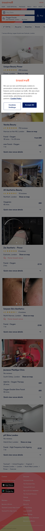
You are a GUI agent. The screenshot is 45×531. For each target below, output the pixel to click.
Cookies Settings (12, 106)
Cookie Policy (15, 98)
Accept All (29, 105)
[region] (22, 94)
